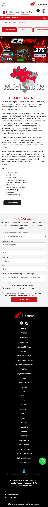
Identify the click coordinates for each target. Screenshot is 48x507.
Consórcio (24, 342)
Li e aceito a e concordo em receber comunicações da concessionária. (23, 294)
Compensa (24, 409)
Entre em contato (24, 299)
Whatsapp (8, 288)
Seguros (24, 431)
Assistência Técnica (24, 356)
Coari (24, 400)
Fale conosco (24, 445)
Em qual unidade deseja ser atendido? (15, 233)
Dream (24, 418)
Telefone (5, 257)
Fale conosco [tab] (25, 30)
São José (24, 405)
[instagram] (43, 11)
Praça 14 (24, 414)
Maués (24, 378)
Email (32, 288)
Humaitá (24, 387)
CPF (3, 249)
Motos (23, 328)
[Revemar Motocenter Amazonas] (38, 4)
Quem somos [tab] (9, 30)
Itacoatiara (24, 427)
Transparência (12, 203)
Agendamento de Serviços (24, 365)
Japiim (24, 391)
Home (4, 23)
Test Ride (24, 369)
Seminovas (24, 338)
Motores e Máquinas (24, 347)
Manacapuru (24, 382)
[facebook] (38, 11)
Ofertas (24, 333)
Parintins (24, 396)
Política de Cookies (24, 458)
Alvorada (24, 422)
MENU (3, 5)
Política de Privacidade (21, 293)
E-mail (4, 266)
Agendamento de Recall (24, 360)
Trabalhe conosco (24, 449)
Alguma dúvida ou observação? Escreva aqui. (18, 274)
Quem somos (24, 440)
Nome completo (7, 241)
